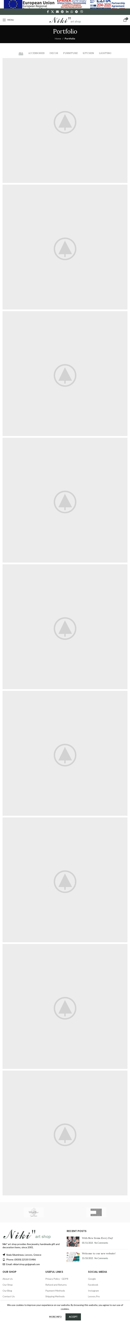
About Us (8, 1278)
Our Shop (8, 1284)
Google (92, 1278)
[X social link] (52, 11)
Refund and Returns (56, 1284)
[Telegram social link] (76, 11)
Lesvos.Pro (94, 1296)
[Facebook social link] (48, 11)
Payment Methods (55, 1290)
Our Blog (7, 1290)
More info (55, 1316)
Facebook (93, 1284)
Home (58, 38)
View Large (124, 61)
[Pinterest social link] (62, 11)
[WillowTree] (34, 1212)
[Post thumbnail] (73, 1242)
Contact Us (9, 1296)
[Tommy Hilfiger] (96, 1212)
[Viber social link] (81, 11)
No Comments (101, 1243)
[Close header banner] (126, 4)
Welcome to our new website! (98, 1253)
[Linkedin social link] (67, 11)
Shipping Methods (55, 1296)
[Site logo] (65, 19)
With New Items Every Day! (97, 1238)
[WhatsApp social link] (71, 11)
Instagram (93, 1290)
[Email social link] (57, 11)
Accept (73, 1316)
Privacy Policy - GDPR (56, 1278)
